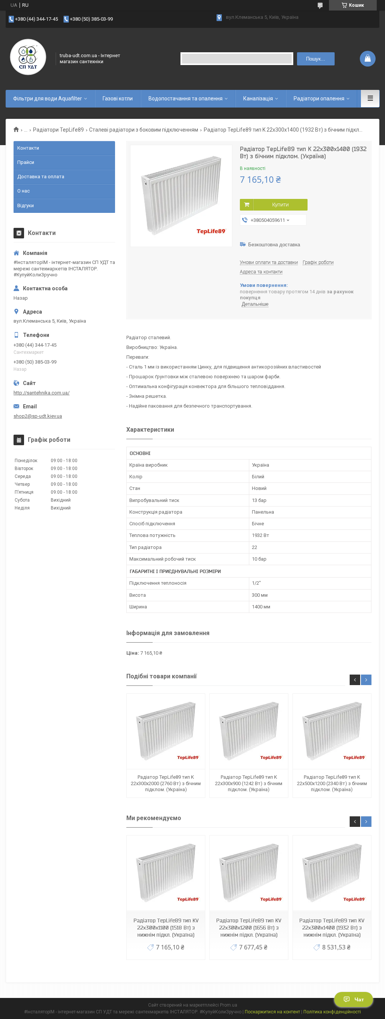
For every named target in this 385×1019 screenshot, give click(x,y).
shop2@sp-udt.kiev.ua (38, 416)
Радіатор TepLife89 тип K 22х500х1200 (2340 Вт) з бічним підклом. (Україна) (332, 783)
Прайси (25, 162)
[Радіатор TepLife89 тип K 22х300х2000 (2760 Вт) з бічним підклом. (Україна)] (166, 731)
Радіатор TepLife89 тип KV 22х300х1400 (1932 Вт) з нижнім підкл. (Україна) (331, 927)
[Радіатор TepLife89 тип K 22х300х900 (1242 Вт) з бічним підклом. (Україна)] (249, 731)
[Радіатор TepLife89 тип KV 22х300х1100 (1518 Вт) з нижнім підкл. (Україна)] (166, 873)
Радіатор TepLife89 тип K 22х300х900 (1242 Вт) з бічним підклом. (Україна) (248, 783)
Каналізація (258, 99)
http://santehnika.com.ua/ (42, 393)
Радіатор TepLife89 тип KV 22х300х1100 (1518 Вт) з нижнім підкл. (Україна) (166, 927)
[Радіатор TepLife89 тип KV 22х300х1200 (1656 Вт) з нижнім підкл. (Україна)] (249, 873)
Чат (359, 999)
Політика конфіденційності (332, 1011)
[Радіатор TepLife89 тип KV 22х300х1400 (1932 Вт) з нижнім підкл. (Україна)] (332, 873)
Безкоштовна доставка (274, 244)
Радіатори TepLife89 (58, 130)
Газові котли (118, 99)
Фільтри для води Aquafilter (47, 99)
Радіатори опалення (319, 99)
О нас (23, 191)
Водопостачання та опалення (186, 99)
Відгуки (25, 205)
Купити (280, 205)
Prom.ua (228, 1005)
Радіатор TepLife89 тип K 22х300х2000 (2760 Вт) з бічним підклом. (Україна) (166, 783)
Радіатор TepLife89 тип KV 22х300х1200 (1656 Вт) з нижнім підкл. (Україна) (248, 927)
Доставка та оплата (40, 176)
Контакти (28, 148)
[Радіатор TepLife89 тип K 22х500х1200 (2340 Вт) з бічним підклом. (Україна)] (332, 731)
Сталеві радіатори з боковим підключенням (143, 130)
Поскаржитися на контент (272, 1011)
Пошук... (315, 59)
